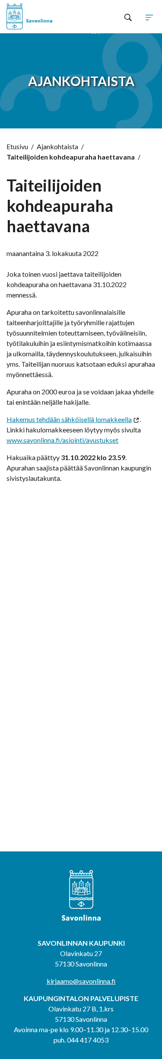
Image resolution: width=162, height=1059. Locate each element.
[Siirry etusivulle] (36, 16)
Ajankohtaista (57, 146)
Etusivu (17, 146)
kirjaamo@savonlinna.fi (81, 981)
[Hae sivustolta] (128, 16)
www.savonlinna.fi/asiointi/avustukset (62, 440)
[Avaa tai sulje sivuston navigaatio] (149, 16)
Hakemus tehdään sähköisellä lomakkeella (69, 419)
